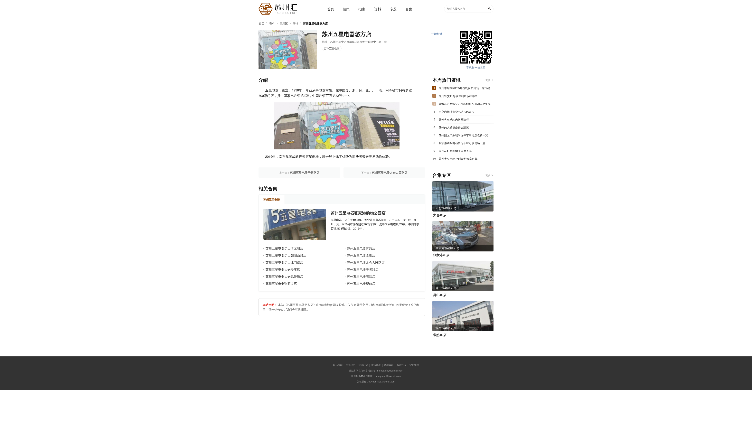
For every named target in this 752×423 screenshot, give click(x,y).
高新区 (284, 23)
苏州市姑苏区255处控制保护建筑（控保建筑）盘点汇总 (464, 89)
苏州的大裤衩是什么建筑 (454, 127)
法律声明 (388, 365)
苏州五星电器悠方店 (315, 23)
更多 (487, 80)
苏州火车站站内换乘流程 (454, 119)
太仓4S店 (439, 215)
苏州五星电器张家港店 (281, 283)
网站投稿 (338, 365)
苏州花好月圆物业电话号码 (455, 151)
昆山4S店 (439, 295)
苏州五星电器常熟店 (361, 248)
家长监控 (414, 365)
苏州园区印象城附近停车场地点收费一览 (463, 135)
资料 (272, 23)
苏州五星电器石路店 (361, 276)
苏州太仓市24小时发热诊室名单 (458, 159)
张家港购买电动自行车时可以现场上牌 (462, 143)
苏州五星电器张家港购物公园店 (358, 212)
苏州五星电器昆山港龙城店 (284, 248)
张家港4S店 (441, 255)
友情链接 (376, 365)
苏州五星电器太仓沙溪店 (283, 269)
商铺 (295, 23)
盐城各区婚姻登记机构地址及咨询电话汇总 (465, 104)
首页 (261, 23)
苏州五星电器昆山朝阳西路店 (286, 255)
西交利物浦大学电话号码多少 (456, 112)
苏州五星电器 (331, 48)
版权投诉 (401, 365)
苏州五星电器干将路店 (304, 172)
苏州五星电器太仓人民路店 (389, 172)
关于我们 (350, 365)
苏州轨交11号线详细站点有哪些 (458, 96)
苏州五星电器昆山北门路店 (284, 262)
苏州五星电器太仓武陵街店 (284, 276)
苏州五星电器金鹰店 (361, 255)
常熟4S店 (439, 335)
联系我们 (363, 365)
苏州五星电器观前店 (361, 283)
